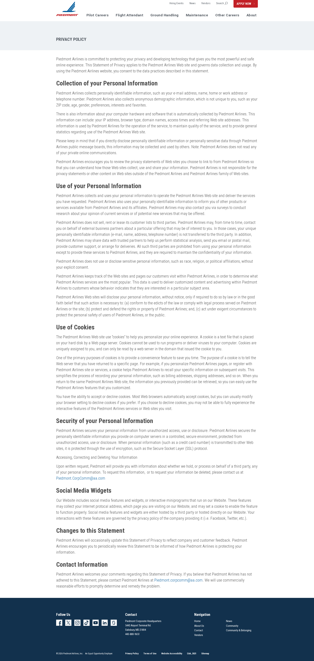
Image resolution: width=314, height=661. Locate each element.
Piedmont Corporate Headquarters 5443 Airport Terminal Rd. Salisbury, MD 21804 (143, 625)
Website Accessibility (171, 653)
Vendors (205, 3)
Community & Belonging (238, 630)
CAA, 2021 (191, 653)
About (252, 15)
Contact (198, 630)
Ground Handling (164, 15)
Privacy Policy (131, 653)
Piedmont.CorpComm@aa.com (80, 478)
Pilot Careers (97, 15)
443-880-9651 (132, 634)
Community (232, 625)
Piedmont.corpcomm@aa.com (178, 580)
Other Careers (227, 15)
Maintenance (197, 15)
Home (197, 621)
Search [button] (220, 3)
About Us (199, 625)
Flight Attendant (129, 15)
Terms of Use (149, 653)
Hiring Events (177, 3)
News (193, 3)
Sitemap (205, 653)
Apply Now (244, 3)
